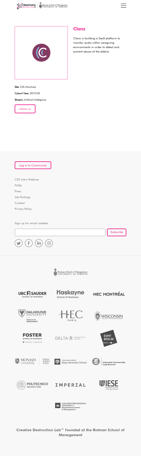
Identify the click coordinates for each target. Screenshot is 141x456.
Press (18, 191)
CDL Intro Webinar (27, 179)
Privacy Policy (23, 209)
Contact (20, 203)
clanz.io (25, 109)
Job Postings (22, 197)
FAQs (18, 185)
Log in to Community (32, 165)
